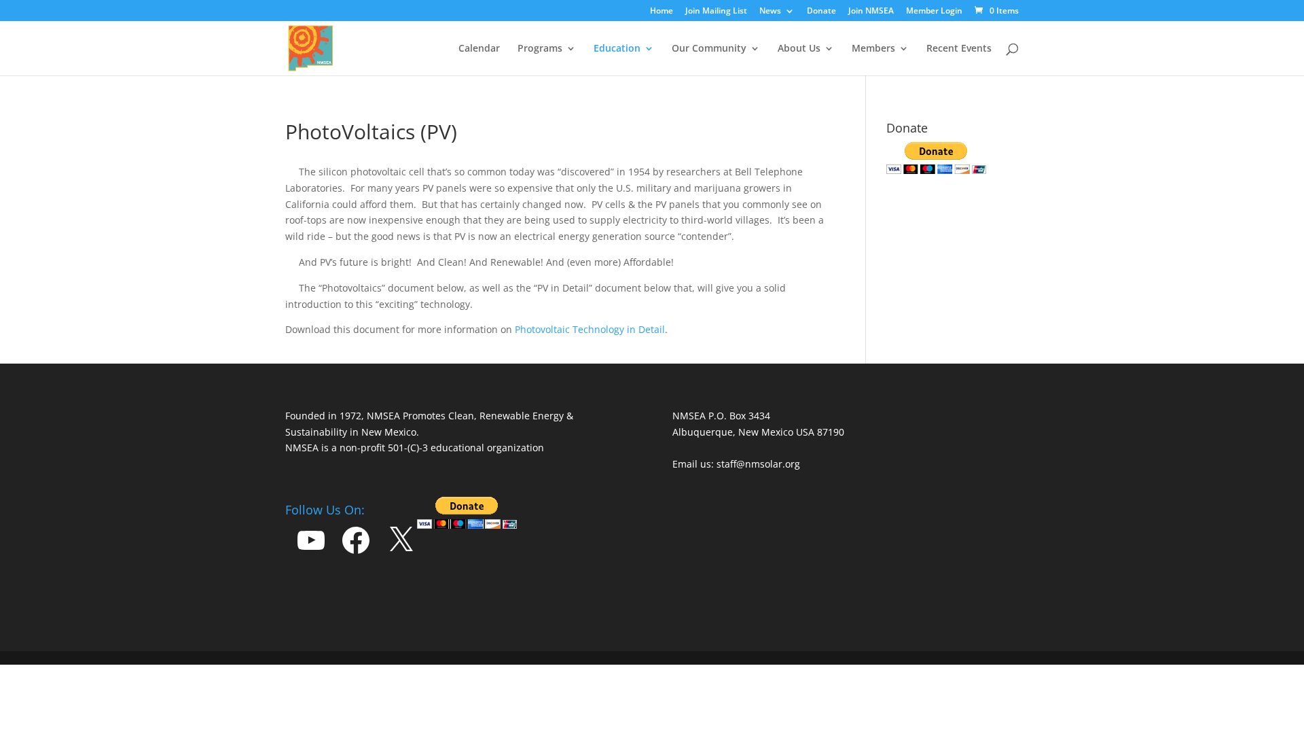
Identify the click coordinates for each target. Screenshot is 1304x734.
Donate (821, 11)
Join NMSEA (871, 11)
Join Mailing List (716, 11)
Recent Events (959, 48)
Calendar (479, 48)
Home (661, 11)
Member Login (934, 11)
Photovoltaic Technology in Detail (590, 329)
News (770, 11)
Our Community (709, 48)
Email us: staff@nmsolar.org (736, 463)
